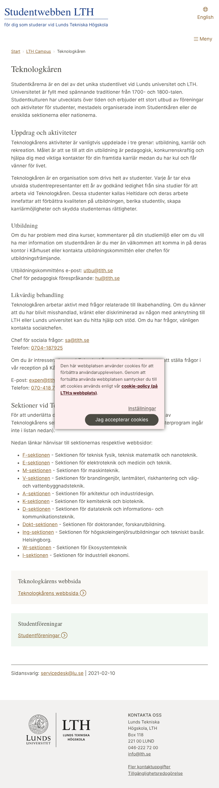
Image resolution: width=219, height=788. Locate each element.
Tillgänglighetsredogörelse (155, 773)
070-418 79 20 (48, 388)
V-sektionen (36, 478)
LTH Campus (38, 51)
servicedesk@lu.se (62, 673)
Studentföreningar (39, 635)
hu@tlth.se (107, 278)
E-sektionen (36, 463)
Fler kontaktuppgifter (149, 766)
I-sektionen (35, 555)
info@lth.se (139, 754)
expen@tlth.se (45, 380)
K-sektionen (36, 501)
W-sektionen (37, 547)
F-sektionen (36, 455)
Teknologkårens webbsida (49, 593)
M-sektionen (37, 470)
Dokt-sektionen (40, 524)
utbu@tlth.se (98, 270)
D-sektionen (36, 509)
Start (15, 51)
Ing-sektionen (38, 532)
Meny (205, 39)
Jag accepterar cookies (121, 419)
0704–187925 (47, 348)
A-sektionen (36, 493)
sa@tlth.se (77, 340)
